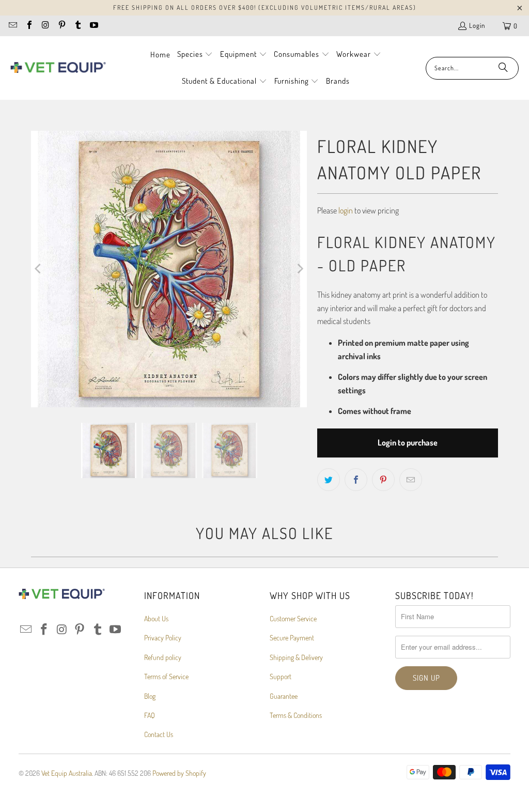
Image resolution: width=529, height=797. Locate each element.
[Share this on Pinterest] (383, 479)
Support (280, 676)
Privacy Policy (162, 637)
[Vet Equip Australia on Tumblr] (77, 26)
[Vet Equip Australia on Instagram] (45, 26)
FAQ (149, 715)
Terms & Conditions (296, 715)
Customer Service (293, 618)
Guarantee (284, 696)
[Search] (503, 68)
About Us (156, 618)
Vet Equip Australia (66, 773)
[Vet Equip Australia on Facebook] (28, 26)
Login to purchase (408, 442)
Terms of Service (166, 676)
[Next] (299, 269)
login (345, 210)
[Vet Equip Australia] (58, 68)
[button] (195, 54)
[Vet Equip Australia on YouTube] (93, 26)
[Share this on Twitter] (328, 479)
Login (477, 25)
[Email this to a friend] (410, 479)
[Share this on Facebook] (356, 479)
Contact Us (158, 734)
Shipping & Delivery (296, 657)
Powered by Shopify (179, 773)
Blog (149, 696)
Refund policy (162, 657)
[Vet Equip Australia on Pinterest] (61, 26)
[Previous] (38, 269)
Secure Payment (292, 637)
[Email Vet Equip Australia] (12, 26)
